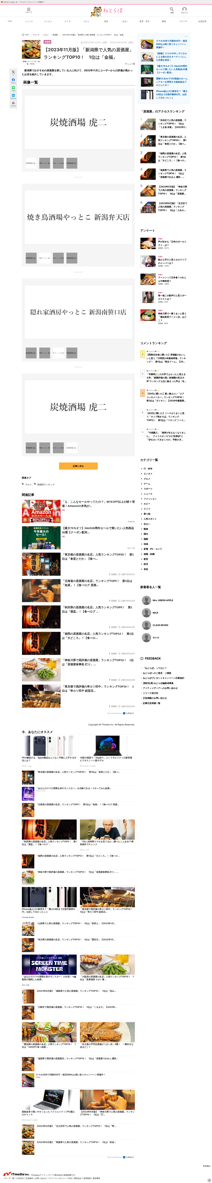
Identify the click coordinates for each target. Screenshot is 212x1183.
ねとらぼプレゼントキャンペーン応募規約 (162, 678)
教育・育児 (145, 21)
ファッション (150, 498)
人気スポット (150, 518)
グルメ (87, 21)
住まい (125, 21)
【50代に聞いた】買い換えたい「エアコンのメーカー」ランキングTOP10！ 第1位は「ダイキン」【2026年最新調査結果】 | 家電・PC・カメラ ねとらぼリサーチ (166, 400)
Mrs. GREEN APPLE (163, 600)
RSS (70, 1178)
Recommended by (115, 713)
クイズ (67, 21)
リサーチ (183, 21)
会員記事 (202, 21)
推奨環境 (96, 1178)
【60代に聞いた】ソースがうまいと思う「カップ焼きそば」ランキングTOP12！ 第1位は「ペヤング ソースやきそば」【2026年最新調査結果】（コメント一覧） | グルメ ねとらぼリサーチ (166, 420)
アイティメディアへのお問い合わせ (159, 688)
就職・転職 (149, 554)
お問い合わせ (41, 1178)
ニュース (29, 21)
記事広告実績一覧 (150, 703)
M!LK (155, 612)
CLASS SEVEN (160, 625)
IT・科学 (148, 468)
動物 (164, 21)
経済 (146, 564)
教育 (146, 559)
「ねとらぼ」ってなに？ (153, 668)
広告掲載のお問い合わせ (153, 698)
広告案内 (30, 1178)
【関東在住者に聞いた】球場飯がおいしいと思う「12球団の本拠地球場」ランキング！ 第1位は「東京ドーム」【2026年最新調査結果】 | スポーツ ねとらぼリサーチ (166, 361)
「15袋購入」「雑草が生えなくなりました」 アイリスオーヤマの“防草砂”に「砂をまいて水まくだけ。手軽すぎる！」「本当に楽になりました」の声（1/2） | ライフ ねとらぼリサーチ (166, 439)
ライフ (147, 508)
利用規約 (206, 1166)
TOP (10, 21)
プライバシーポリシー (57, 1178)
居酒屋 (47, 42)
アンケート (147, 230)
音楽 (146, 569)
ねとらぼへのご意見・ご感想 (155, 673)
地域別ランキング (46, 484)
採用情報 (87, 1178)
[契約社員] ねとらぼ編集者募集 (157, 683)
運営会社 (78, 1178)
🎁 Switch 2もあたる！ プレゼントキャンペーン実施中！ (23, 2)
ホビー (147, 503)
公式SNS (20, 1178)
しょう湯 (131, 64)
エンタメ (48, 21)
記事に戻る (78, 466)
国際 (146, 539)
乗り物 (147, 513)
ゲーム (147, 483)
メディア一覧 (9, 1178)
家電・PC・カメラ (153, 549)
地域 (106, 21)
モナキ (156, 637)
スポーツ (148, 488)
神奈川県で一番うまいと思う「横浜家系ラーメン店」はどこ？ (172, 317)
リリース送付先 (149, 693)
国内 (146, 533)
